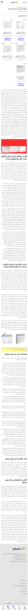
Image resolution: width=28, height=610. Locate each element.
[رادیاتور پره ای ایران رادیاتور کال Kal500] (7, 25)
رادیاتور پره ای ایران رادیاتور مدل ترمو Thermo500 (21, 78)
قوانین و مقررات (23, 583)
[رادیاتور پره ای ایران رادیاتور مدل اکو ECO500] (7, 48)
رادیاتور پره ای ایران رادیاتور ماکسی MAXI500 (21, 56)
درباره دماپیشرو (23, 591)
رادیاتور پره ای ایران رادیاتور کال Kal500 (7, 32)
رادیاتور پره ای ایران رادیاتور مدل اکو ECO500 (7, 56)
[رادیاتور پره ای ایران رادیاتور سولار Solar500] (20, 25)
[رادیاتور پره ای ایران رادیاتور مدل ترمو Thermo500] (20, 69)
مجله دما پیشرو (23, 580)
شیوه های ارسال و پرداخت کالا (20, 586)
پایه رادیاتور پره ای (13, 350)
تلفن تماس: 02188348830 (19, 557)
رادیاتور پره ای (20, 7)
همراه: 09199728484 (20, 559)
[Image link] (18, 549)
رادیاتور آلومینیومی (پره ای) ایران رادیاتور (20, 36)
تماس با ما (24, 588)
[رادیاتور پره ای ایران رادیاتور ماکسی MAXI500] (20, 48)
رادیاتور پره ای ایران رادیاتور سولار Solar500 (21, 32)
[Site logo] (14, 2)
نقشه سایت (24, 594)
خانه (26, 7)
